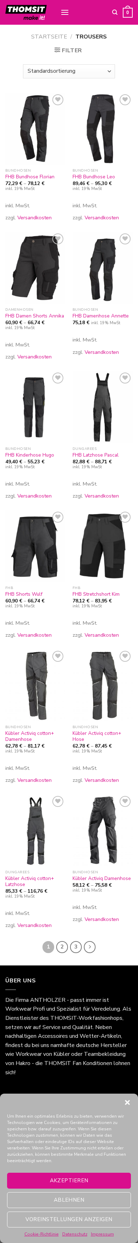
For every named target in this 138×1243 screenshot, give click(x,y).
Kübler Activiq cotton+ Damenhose (29, 736)
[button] (127, 1102)
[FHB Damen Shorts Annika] (35, 268)
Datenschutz (74, 1234)
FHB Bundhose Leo (94, 177)
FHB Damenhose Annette (101, 316)
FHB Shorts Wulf (23, 594)
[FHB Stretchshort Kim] (103, 546)
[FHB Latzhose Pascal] (103, 407)
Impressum (102, 1234)
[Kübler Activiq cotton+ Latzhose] (35, 830)
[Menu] (65, 12)
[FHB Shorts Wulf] (35, 546)
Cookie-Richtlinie (41, 1234)
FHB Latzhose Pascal (96, 455)
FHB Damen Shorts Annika (34, 316)
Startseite (49, 37)
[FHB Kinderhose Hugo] (35, 407)
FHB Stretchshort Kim (96, 594)
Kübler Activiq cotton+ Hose (97, 736)
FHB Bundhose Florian (29, 177)
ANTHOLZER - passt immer (65, 1000)
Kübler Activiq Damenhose (102, 878)
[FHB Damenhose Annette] (103, 268)
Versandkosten (34, 217)
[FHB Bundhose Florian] (35, 129)
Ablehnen (69, 1199)
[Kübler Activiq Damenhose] (103, 830)
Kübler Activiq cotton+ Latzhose (29, 881)
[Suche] (114, 12)
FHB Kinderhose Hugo (29, 455)
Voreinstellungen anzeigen (68, 1219)
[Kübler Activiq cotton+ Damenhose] (35, 685)
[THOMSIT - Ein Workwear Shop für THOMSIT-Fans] (27, 12)
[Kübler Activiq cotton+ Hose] (103, 685)
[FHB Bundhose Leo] (103, 129)
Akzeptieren (69, 1180)
